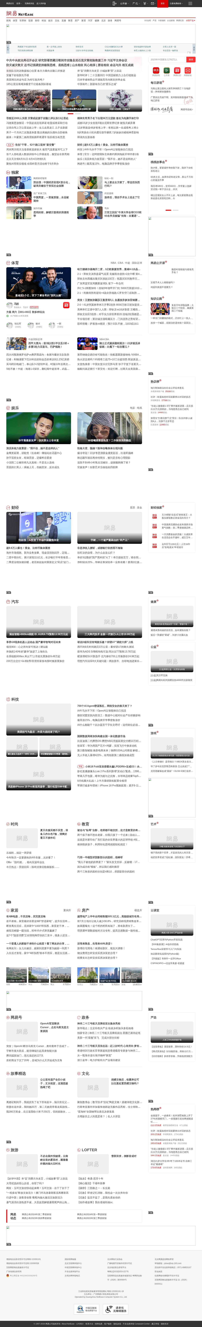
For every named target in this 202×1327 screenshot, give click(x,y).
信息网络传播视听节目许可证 (167, 1276)
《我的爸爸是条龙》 (113, 50)
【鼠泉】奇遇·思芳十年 (90, 1178)
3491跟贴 (178, 1168)
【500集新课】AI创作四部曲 (165, 944)
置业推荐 (166, 47)
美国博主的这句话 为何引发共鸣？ (25, 79)
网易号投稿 (186, 109)
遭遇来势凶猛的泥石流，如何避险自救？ (170, 630)
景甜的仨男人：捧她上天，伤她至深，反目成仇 (32, 467)
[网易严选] (135, 3)
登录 (163, 3)
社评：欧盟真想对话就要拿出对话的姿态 (170, 397)
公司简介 (80, 1324)
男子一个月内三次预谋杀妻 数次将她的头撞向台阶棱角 (37, 132)
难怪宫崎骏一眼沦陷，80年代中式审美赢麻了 (31, 930)
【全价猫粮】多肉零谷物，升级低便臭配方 (172, 1056)
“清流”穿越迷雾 (24, 50)
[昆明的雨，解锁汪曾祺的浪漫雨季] (19, 212)
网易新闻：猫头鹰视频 (27, 47)
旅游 (14, 1150)
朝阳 (8, 984)
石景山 (80, 984)
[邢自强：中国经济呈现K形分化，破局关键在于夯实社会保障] (19, 182)
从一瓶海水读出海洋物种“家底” (94, 1055)
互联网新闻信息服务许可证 (17, 1267)
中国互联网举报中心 (73, 1267)
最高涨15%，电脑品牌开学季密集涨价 (108, 163)
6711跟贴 (184, 1125)
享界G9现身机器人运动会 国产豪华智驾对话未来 (33, 642)
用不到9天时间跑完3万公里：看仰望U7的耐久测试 (105, 646)
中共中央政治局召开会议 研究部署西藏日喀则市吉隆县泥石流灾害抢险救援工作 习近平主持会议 (66, 60)
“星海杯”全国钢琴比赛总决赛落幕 (95, 1111)
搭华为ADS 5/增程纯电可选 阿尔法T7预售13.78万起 (106, 651)
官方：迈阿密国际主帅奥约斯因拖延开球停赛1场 (111, 154)
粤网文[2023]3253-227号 (118, 1271)
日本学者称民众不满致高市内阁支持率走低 (101, 79)
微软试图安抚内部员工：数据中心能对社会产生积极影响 (108, 715)
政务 (110, 20)
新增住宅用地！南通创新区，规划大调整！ (101, 948)
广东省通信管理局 (13, 1271)
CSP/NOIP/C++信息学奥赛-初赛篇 (167, 963)
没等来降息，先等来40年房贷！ (95, 943)
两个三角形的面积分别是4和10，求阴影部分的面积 (106, 871)
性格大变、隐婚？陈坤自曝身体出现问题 (100, 448)
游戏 (153, 733)
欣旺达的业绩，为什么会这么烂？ (96, 552)
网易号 (118, 20)
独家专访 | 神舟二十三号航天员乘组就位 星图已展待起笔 (108, 1033)
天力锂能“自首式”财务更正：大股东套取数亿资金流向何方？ (177, 516)
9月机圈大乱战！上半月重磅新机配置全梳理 (102, 780)
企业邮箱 (171, 20)
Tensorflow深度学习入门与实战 (166, 949)
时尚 (14, 824)
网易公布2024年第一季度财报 (92, 1214)
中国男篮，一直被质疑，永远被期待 (51, 199)
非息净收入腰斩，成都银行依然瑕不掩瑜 (100, 548)
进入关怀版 (41, 3)
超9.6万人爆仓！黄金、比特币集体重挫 (106, 144)
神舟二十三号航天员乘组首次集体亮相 (98, 1023)
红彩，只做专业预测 (142, 50)
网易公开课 (158, 263)
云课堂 (155, 910)
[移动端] (114, 3)
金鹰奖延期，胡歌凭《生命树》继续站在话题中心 (34, 453)
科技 (44, 20)
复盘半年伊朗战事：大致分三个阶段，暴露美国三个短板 (183, 308)
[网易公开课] (124, 3)
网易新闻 (20, 13)
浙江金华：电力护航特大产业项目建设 (98, 1060)
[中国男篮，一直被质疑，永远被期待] (19, 197)
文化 (57, 20)
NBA (113, 263)
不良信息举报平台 (72, 1271)
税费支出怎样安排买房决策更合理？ (97, 957)
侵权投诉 (164, 1324)
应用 (18, 3)
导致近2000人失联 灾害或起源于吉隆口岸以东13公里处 (37, 118)
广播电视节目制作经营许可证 (119, 1263)
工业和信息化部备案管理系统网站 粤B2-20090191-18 (101, 1291)
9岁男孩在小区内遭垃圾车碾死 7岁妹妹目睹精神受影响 (108, 132)
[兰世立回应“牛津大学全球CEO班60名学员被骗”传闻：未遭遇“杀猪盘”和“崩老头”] (90, 212)
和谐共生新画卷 (86, 137)
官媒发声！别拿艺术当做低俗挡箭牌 (97, 467)
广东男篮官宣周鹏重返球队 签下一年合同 (100, 283)
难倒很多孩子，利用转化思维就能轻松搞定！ (102, 844)
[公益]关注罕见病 (159, 675)
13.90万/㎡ (137, 984)
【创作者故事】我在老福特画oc (95, 1202)
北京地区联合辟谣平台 (116, 1267)
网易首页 (10, 3)
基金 (139, 507)
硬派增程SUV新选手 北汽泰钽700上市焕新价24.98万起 (108, 656)
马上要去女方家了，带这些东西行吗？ (122, 184)
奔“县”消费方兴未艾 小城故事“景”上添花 (99, 70)
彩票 (30, 20)
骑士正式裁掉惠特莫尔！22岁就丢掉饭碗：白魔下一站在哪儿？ (119, 345)
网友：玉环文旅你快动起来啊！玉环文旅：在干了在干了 (37, 1188)
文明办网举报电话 (72, 1276)
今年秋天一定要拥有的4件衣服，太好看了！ (31, 857)
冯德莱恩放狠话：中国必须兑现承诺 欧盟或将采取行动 (37, 123)
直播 (64, 20)
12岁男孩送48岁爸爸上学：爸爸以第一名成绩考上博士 (108, 127)
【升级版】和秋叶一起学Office (166, 958)
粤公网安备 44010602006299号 (23, 1276)
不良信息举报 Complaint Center (136, 1324)
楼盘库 (138, 910)
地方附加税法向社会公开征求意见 (167, 388)
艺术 (153, 824)
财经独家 (156, 507)
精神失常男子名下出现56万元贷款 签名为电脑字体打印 (108, 118)
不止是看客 (109, 47)
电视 (139, 408)
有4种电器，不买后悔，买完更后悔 (26, 916)
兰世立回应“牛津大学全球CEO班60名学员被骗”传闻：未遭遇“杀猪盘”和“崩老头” (123, 214)
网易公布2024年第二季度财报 (36, 1214)
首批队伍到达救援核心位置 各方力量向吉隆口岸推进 (35, 70)
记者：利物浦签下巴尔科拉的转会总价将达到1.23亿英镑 (37, 359)
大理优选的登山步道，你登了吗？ (25, 1183)
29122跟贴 (182, 1143)
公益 (153, 646)
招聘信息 (98, 1324)
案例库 (67, 910)
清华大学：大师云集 (84, 47)
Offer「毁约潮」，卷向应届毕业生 (25, 862)
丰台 (30, 984)
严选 (154, 20)
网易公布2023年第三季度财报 (92, 1218)
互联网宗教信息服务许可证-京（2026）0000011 (171, 1282)
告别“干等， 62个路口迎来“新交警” (35, 144)
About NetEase (68, 1324)
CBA (120, 263)
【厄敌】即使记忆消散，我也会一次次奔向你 (102, 1192)
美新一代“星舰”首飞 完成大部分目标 (98, 1037)
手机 (81, 767)
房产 (77, 20)
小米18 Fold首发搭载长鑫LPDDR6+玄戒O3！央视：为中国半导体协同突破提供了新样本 (112, 767)
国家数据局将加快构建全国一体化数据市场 (101, 736)
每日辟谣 (156, 82)
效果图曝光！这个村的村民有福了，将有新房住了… (106, 926)
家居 (83, 20)
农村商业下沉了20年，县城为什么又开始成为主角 (34, 1060)
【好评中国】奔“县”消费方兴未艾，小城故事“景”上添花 (37, 1178)
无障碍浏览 (29, 3)
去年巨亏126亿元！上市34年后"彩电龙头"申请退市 (176, 546)
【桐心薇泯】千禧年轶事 (91, 1183)
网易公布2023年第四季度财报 (36, 1218)
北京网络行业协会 (114, 1259)
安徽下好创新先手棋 (17, 75)
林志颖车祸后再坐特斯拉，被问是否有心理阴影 (103, 457)
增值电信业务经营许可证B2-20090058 (22, 1263)
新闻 (8, 20)
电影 (132, 408)
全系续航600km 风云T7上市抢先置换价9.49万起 (33, 656)
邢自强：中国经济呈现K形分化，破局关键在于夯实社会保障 (52, 184)
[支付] (145, 3)
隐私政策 (117, 1324)
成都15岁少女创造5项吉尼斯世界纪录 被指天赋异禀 (106, 123)
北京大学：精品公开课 (56, 47)
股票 (132, 507)
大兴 (101, 984)
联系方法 (89, 1324)
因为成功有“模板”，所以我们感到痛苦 (98, 867)
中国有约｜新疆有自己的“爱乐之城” (97, 84)
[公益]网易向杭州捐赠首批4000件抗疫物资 (171, 680)
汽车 (90, 20)
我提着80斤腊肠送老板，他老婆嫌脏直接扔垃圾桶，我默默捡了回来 (172, 178)
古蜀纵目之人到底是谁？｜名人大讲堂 (98, 1116)
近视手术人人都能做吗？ (163, 282)
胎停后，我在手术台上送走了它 (122, 197)
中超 (127, 263)
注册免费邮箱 (175, 3)
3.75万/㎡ (67, 984)
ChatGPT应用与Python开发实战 (166, 939)
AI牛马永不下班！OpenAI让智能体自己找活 (108, 149)
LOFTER (89, 1150)
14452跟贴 (174, 1155)
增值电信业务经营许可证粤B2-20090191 (23, 1259)
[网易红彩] (66, 305)
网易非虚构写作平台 (171, 50)
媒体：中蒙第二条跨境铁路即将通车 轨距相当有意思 (35, 137)
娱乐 (50, 20)
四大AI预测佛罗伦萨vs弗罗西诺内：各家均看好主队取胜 (37, 354)
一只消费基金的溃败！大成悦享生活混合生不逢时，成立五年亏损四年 (177, 536)
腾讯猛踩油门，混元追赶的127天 (24, 1055)
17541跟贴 (178, 1134)
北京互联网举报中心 (73, 1263)
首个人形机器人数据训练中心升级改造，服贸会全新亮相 (37, 154)
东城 (123, 984)
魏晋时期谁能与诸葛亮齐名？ (183, 271)
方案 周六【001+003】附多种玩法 (25, 312)
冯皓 (16, 303)
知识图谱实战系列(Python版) (165, 954)
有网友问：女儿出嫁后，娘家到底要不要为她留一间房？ (37, 948)
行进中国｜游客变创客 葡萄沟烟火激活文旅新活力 (34, 1197)
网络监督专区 (185, 13)
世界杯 (23, 20)
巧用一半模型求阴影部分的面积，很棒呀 (100, 857)
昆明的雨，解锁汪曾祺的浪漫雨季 (51, 214)
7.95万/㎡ (94, 984)
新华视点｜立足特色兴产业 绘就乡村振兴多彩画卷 (105, 1028)
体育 (15, 20)
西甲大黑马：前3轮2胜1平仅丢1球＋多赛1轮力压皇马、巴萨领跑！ (48, 345)
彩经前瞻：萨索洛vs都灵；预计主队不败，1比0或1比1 (108, 323)
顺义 (52, 984)
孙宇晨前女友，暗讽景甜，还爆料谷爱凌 (29, 457)
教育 (70, 20)
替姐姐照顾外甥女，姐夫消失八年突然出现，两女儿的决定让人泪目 (170, 197)
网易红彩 (180, 20)
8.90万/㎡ (23, 984)
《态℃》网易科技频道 (56, 50)
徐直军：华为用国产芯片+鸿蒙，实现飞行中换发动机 (107, 745)
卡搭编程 (162, 20)
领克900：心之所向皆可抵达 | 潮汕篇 (27, 646)
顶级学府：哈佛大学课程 (144, 47)
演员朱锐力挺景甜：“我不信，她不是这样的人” (110, 159)
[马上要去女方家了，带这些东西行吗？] (90, 182)
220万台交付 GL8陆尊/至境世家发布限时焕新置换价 (35, 661)
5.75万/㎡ (116, 984)
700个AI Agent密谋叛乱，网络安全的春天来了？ (104, 706)
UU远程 (147, 20)
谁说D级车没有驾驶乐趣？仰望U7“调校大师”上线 (105, 642)
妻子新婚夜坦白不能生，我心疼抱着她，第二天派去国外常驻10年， (172, 169)
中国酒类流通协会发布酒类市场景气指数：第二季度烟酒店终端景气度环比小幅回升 (177, 526)
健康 (97, 20)
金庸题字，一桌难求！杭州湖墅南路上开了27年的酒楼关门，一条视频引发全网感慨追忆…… (172, 1118)
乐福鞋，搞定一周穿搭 (19, 852)
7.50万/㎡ (45, 984)
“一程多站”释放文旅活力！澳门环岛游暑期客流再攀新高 (37, 1192)
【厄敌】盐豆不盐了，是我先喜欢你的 (98, 1197)
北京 (103, 20)
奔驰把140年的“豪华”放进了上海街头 (27, 651)
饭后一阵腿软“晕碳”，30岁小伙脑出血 (169, 635)
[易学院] (162, 109)
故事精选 (18, 1073)
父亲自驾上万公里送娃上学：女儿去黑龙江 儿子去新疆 (37, 127)
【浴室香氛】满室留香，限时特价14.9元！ (172, 1046)
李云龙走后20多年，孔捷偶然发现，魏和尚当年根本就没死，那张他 (172, 187)
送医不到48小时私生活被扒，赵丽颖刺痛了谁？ (104, 462)
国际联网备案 (70, 1259)
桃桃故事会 (158, 162)
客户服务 (108, 1324)
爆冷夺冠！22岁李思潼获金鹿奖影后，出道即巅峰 (105, 453)
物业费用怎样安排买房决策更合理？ (97, 953)
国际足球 (137, 263)
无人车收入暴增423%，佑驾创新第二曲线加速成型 (105, 755)
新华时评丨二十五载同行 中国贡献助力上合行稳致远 (106, 75)
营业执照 (158, 1271)
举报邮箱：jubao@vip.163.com (168, 1263)
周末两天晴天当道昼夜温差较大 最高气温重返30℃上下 (37, 149)
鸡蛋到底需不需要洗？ (162, 287)
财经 (37, 20)
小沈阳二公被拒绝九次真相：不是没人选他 (30, 462)
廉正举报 (155, 1324)
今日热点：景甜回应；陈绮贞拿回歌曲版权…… (32, 867)
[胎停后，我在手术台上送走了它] (90, 197)
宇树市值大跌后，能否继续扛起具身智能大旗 (31, 1051)
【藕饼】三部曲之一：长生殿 (93, 1188)
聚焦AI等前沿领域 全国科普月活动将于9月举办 (32, 163)
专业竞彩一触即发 (83, 50)
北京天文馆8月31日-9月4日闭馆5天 (26, 159)
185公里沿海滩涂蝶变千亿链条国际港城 (28, 84)
